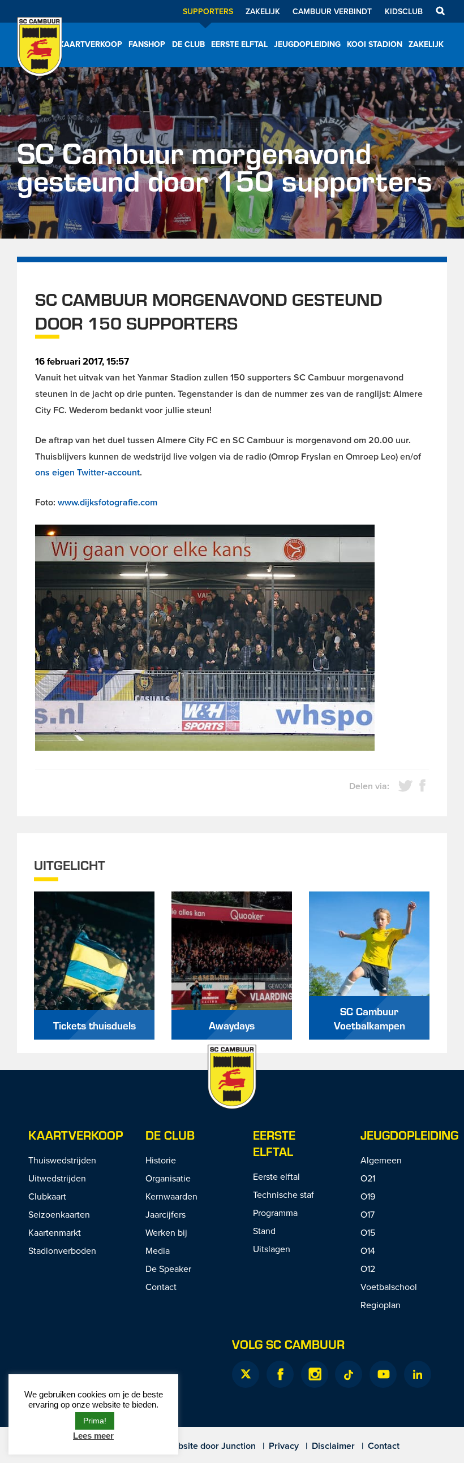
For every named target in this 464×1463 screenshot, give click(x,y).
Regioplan (380, 1304)
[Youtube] (383, 1374)
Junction (238, 1445)
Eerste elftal (239, 44)
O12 (367, 1268)
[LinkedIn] (417, 1374)
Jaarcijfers (165, 1214)
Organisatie (168, 1178)
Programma (275, 1212)
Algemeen (381, 1160)
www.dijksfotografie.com (107, 502)
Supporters (208, 11)
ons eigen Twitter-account (87, 472)
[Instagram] (314, 1374)
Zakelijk (263, 11)
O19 (367, 1196)
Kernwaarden (171, 1196)
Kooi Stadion (374, 44)
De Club (188, 44)
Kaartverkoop (90, 44)
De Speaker (168, 1268)
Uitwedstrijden (57, 1178)
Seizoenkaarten (59, 1214)
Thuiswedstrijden (62, 1160)
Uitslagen (271, 1249)
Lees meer (93, 1435)
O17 (367, 1214)
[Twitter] (245, 1374)
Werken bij (166, 1232)
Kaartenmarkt (54, 1232)
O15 (367, 1232)
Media (157, 1250)
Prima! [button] (94, 1420)
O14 (367, 1250)
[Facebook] (280, 1374)
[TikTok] (348, 1374)
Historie (160, 1160)
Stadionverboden (62, 1250)
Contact (161, 1286)
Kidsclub (404, 11)
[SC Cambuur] (39, 61)
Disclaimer (333, 1445)
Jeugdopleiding (307, 44)
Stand (264, 1230)
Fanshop (146, 44)
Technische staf (283, 1194)
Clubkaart (47, 1196)
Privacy (284, 1445)
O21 (367, 1178)
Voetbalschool (388, 1286)
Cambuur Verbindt (332, 11)
